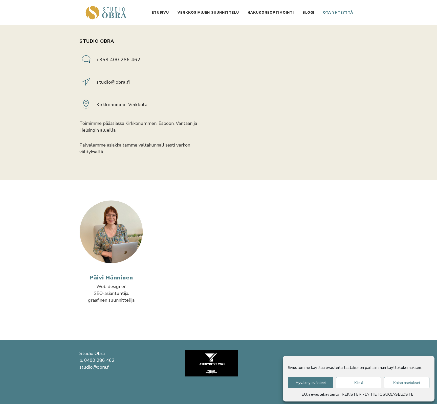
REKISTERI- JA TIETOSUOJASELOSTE (377, 394)
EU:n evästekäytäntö (320, 394)
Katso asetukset (406, 383)
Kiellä (358, 383)
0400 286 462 (99, 360)
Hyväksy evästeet (311, 383)
